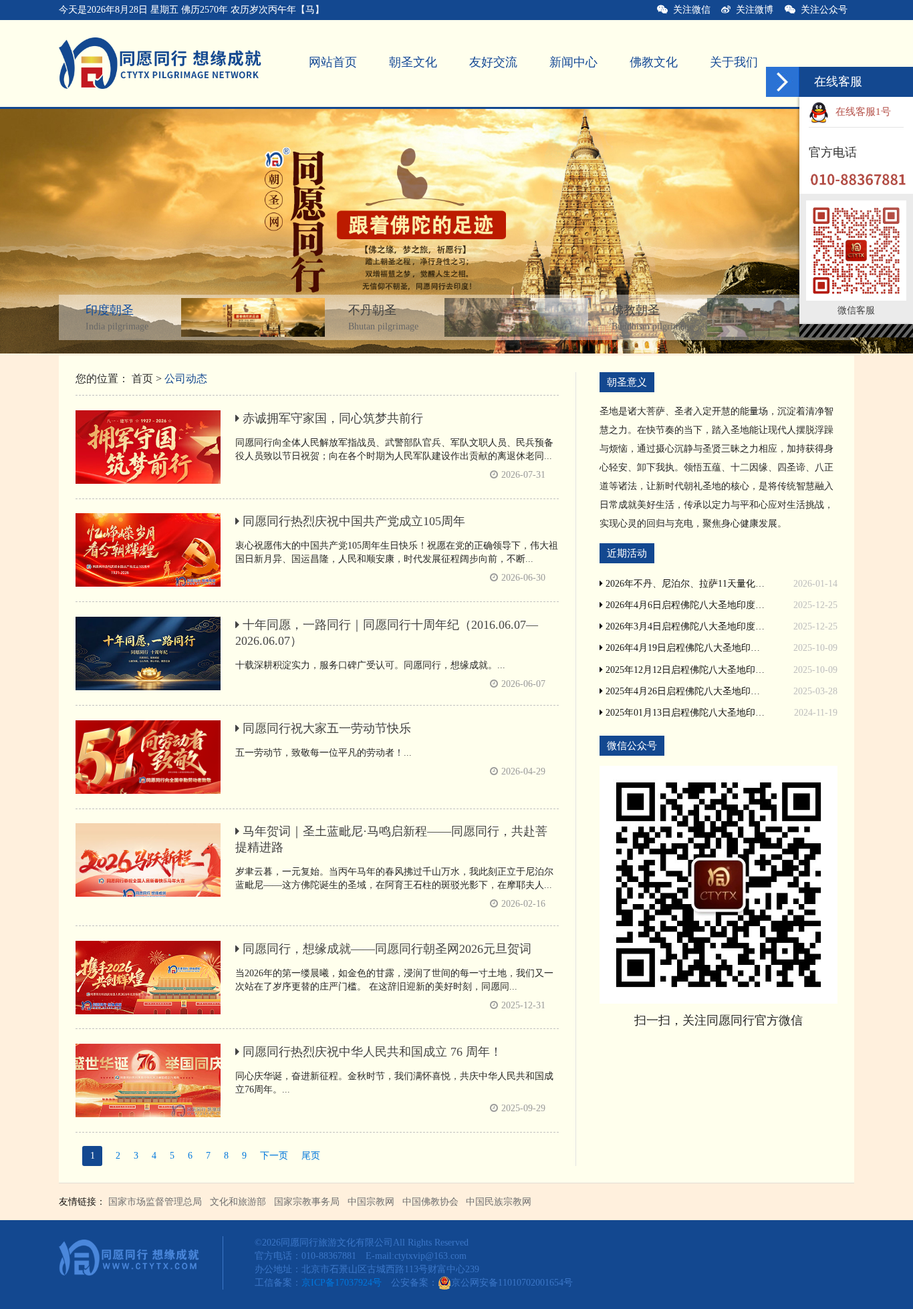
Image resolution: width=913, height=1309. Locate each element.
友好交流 (493, 62)
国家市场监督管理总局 (155, 1202)
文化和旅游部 (238, 1202)
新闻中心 (573, 62)
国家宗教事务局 (307, 1202)
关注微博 (752, 10)
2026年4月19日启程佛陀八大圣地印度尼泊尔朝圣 (684, 648)
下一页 (274, 1156)
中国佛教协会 (430, 1202)
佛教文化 (654, 62)
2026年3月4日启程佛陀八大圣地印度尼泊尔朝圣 (684, 626)
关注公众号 (826, 10)
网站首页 (333, 62)
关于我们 (734, 62)
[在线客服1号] (898, 111)
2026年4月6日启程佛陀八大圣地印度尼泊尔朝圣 (684, 605)
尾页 (310, 1156)
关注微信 (689, 10)
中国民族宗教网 (498, 1202)
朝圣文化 (413, 62)
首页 (142, 378)
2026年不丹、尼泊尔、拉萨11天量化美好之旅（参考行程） (684, 584)
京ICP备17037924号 (341, 1283)
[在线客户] (782, 82)
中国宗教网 (371, 1202)
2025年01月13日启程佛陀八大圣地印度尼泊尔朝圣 (684, 713)
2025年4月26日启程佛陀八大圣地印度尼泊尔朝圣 (684, 691)
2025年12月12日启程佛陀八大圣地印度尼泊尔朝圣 (684, 670)
